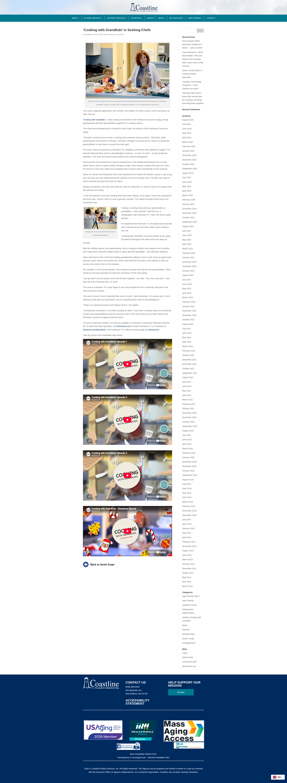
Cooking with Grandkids (94, 120)
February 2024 (188, 253)
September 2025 (189, 169)
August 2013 (188, 551)
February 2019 (188, 506)
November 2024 (189, 213)
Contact (211, 18)
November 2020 (189, 417)
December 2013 (189, 546)
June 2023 (187, 284)
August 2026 (188, 120)
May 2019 (186, 493)
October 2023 (188, 271)
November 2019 (189, 466)
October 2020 (188, 422)
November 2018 (189, 515)
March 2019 (187, 502)
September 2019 (189, 475)
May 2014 (186, 533)
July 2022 (186, 328)
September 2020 (189, 426)
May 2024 (186, 240)
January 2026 (188, 151)
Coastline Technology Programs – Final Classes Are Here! (191, 85)
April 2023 (186, 293)
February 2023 (188, 302)
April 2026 (186, 137)
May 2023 (186, 288)
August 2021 (188, 377)
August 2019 (188, 480)
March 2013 (187, 559)
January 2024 (188, 257)
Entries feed (187, 657)
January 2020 (188, 457)
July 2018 (186, 519)
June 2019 (187, 488)
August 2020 (188, 431)
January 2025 (188, 204)
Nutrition (136, 18)
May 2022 (186, 337)
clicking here (153, 330)
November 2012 (189, 568)
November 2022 (189, 315)
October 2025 (188, 164)
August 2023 (188, 275)
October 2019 (188, 471)
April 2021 (186, 395)
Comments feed (189, 662)
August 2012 (188, 573)
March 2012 (187, 586)
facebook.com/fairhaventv (94, 330)
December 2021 (189, 360)
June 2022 (187, 333)
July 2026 (186, 124)
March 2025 (187, 195)
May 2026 (186, 133)
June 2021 (187, 386)
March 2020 (187, 448)
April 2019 (186, 497)
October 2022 (188, 320)
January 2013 (188, 564)
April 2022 (186, 342)
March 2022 (187, 346)
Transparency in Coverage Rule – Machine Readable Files (143, 757)
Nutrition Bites (188, 634)
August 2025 (188, 173)
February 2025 (188, 200)
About (75, 18)
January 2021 (188, 408)
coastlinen (88, 34)
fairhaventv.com (124, 326)
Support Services (116, 18)
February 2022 (188, 351)
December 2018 (189, 511)
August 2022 (188, 324)
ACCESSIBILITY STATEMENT (137, 702)
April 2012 (186, 582)
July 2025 (186, 177)
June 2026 (187, 129)
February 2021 (188, 404)
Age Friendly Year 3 (191, 596)
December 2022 (189, 311)
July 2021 (186, 382)
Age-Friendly (188, 600)
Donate (181, 692)
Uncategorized (188, 643)
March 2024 (187, 248)
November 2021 (189, 364)
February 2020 (188, 453)
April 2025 (186, 191)
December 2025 (189, 155)
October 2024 (188, 217)
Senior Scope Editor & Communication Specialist (192, 73)
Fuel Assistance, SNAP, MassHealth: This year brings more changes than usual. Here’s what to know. (192, 59)
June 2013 (187, 555)
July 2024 (186, 231)
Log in (185, 653)
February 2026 (188, 146)
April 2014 (186, 537)
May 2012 (186, 577)
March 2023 (187, 297)
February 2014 (188, 542)
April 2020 (186, 444)
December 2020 (189, 413)
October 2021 (188, 368)
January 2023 (188, 306)
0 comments (119, 34)
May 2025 (186, 186)
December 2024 (189, 209)
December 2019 (189, 462)
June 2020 (187, 439)
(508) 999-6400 (132, 687)
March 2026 (187, 142)
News (161, 18)
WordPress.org (189, 666)
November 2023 (189, 266)
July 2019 (186, 484)
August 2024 (188, 226)
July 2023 (186, 280)
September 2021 (189, 373)
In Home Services (92, 18)
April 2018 (186, 524)
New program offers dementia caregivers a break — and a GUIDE (192, 44)
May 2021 (186, 391)
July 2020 (186, 435)
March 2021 (187, 400)
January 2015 (188, 528)
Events (150, 18)
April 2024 (186, 244)
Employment (194, 18)
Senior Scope (109, 34)
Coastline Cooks (189, 605)
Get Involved (176, 18)
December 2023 (189, 262)
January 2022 (188, 355)
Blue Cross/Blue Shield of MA (143, 754)
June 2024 (187, 235)
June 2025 (187, 182)
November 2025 (189, 160)
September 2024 (189, 222)
